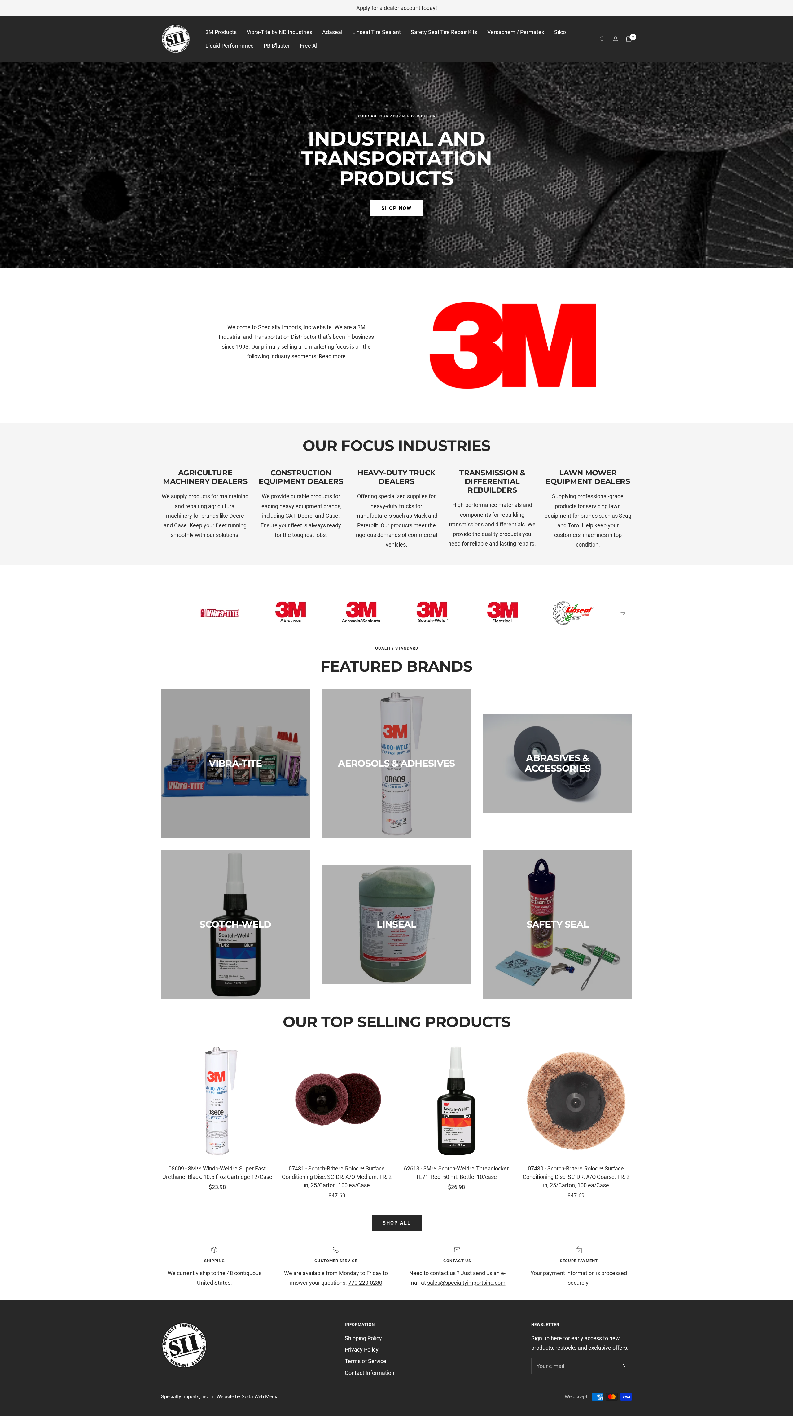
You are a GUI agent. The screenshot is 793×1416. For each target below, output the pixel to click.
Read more (332, 356)
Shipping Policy (363, 1338)
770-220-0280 (365, 1282)
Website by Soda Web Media (248, 1397)
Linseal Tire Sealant (376, 32)
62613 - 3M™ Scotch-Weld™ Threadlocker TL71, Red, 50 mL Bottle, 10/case (456, 1172)
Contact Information (369, 1373)
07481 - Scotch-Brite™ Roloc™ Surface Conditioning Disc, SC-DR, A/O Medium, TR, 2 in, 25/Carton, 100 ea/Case (337, 1176)
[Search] (602, 39)
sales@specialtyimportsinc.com (466, 1282)
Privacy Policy (362, 1349)
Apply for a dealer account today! (396, 8)
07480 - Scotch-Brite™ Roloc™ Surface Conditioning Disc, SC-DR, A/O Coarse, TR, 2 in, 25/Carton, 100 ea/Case (576, 1176)
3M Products (221, 32)
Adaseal (332, 32)
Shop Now (396, 208)
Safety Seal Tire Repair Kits (444, 32)
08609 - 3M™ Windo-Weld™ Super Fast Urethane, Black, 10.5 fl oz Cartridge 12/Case (217, 1172)
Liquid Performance (229, 45)
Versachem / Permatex (515, 32)
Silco (560, 32)
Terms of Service (365, 1361)
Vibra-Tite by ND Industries (279, 32)
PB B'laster (277, 45)
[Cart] (629, 39)
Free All (309, 45)
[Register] (623, 1366)
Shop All (397, 1223)
